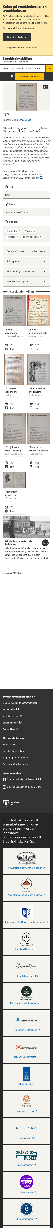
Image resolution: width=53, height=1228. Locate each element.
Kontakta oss (9, 744)
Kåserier (28, 231)
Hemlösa (11, 236)
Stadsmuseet (9, 709)
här (37, 178)
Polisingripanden (30, 236)
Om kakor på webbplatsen (15, 764)
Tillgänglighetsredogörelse (15, 757)
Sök (49, 68)
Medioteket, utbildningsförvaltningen (20, 703)
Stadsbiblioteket (10, 723)
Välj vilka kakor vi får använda (22, 47)
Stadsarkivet (25, 120)
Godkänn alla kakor (17, 36)
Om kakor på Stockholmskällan (18, 28)
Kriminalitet (12, 231)
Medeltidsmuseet (11, 716)
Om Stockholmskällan (13, 751)
